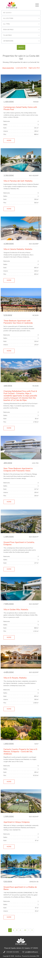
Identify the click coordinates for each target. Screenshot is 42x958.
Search (21, 47)
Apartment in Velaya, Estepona (16, 822)
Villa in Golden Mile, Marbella (16, 609)
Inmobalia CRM (34, 956)
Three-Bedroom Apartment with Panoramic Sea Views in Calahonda (18, 321)
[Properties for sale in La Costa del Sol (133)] (32, 930)
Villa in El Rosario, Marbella (15, 678)
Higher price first (34, 68)
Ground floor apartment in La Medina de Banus (20, 888)
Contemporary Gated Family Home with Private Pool (20, 108)
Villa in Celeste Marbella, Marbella (18, 249)
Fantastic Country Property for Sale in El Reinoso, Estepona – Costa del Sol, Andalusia (20, 751)
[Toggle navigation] (37, 5)
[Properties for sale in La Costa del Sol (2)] (28, 930)
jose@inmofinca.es (31, 952)
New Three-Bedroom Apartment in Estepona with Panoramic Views (18, 469)
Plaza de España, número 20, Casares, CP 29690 (21, 948)
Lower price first (21, 68)
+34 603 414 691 (12, 952)
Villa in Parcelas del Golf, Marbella (18, 181)
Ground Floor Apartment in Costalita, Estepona (19, 543)
